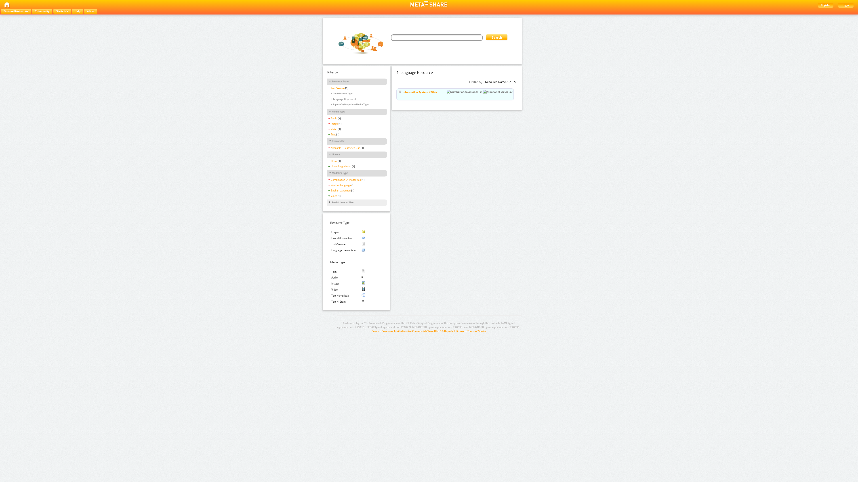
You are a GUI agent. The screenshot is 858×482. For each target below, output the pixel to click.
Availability (338, 141)
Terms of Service (476, 331)
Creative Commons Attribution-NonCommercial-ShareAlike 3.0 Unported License (418, 331)
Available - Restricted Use (345, 148)
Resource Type (340, 81)
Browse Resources (16, 11)
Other (334, 161)
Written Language (341, 185)
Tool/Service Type (343, 93)
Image (334, 123)
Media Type (338, 111)
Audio (334, 118)
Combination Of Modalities (346, 179)
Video (334, 129)
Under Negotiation (341, 166)
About (91, 11)
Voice (334, 195)
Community (42, 11)
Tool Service (338, 88)
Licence (336, 154)
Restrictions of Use (342, 202)
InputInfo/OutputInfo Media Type (351, 104)
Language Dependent (344, 99)
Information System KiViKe (420, 92)
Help (77, 11)
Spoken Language (341, 190)
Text (333, 134)
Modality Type (340, 173)
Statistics (62, 11)
